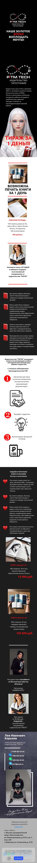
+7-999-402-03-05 (18, 751)
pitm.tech (19, 827)
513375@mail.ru (16, 764)
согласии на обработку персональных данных (18, 854)
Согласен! (18, 858)
